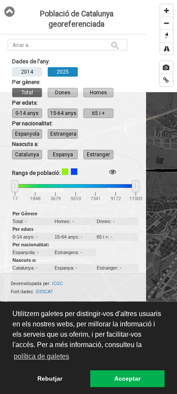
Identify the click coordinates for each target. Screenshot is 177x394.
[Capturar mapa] (166, 67)
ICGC (57, 283)
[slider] (14, 186)
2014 (27, 72)
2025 (63, 72)
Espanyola (27, 134)
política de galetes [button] (41, 356)
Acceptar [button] (127, 378)
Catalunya (27, 155)
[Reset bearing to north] (166, 35)
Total (27, 93)
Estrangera (63, 134)
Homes (98, 93)
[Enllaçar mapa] (166, 80)
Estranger (98, 155)
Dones (62, 93)
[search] (115, 45)
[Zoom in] (166, 10)
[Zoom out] (166, 23)
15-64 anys (63, 113)
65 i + (98, 113)
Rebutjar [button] (49, 378)
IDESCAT (44, 292)
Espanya (63, 155)
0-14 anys (27, 113)
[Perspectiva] (166, 48)
